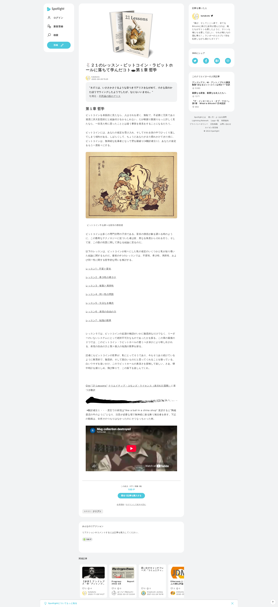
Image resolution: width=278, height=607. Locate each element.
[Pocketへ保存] (228, 61)
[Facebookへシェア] (206, 61)
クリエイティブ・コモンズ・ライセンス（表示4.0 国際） (139, 385)
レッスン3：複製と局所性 (100, 285)
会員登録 (120, 504)
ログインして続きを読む (136, 504)
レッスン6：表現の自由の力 (101, 311)
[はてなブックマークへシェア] (217, 61)
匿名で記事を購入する (131, 495)
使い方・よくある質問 (217, 117)
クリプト (92, 511)
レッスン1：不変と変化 (98, 268)
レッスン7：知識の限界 (98, 320)
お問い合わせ (225, 124)
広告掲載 (214, 124)
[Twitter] (211, 15)
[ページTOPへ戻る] (273, 602)
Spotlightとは (200, 117)
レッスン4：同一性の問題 (100, 294)
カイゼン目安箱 (211, 127)
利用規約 (225, 120)
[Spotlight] (55, 11)
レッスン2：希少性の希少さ (101, 277)
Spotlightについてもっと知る (62, 603)
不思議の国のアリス (110, 96)
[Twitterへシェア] (195, 61)
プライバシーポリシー (199, 124)
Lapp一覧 (215, 120)
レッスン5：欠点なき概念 (100, 303)
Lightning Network (200, 120)
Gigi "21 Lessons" (97, 385)
